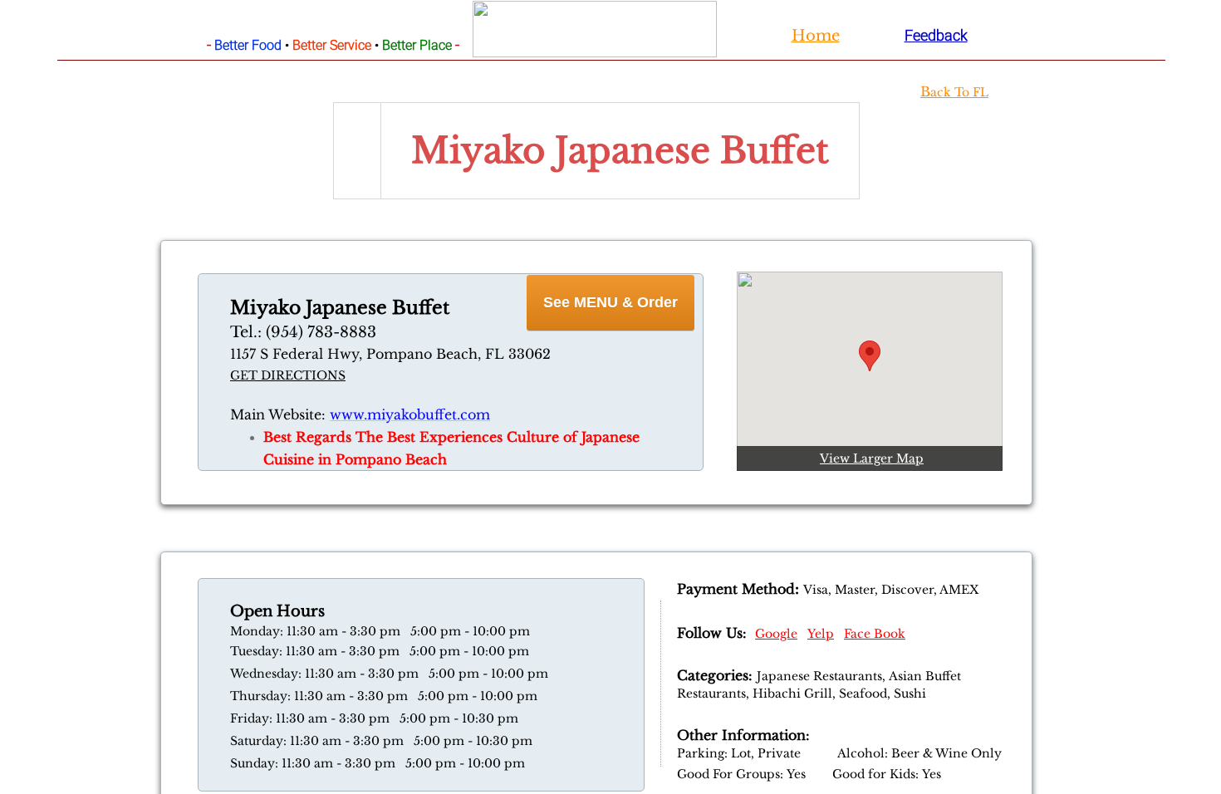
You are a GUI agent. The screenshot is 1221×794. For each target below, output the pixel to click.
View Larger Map (872, 458)
